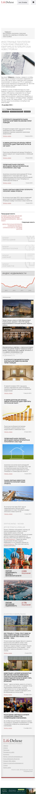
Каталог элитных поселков (10, 247)
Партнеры (6, 750)
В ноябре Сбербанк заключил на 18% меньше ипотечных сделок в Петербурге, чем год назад (11, 218)
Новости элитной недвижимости (13, 763)
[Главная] (3, 32)
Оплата (5, 748)
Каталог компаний (7, 256)
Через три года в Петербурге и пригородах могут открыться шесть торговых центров (12, 226)
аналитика (27, 111)
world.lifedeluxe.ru (9, 544)
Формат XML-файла (9, 761)
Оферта (5, 746)
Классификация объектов (11, 759)
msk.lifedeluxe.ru (10, 539)
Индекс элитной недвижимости (12, 756)
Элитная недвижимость (16, 111)
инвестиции (6, 111)
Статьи (5, 765)
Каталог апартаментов (8, 265)
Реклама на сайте (8, 752)
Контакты (6, 754)
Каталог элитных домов (9, 239)
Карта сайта (7, 767)
